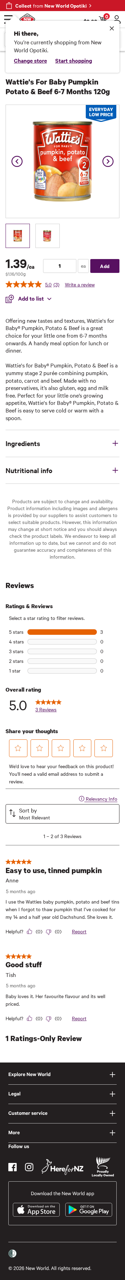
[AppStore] (36, 1210)
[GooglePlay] (88, 1210)
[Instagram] (29, 1167)
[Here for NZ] (62, 1167)
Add (105, 265)
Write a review (80, 284)
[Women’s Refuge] (12, 1253)
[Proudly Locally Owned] (103, 1167)
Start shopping (73, 60)
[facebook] (12, 1167)
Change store (30, 60)
